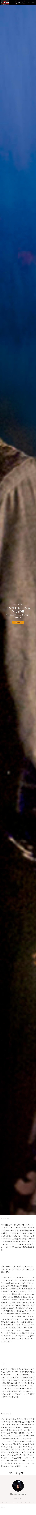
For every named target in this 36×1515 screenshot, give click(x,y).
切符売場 (20, 2)
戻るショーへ (6, 1218)
